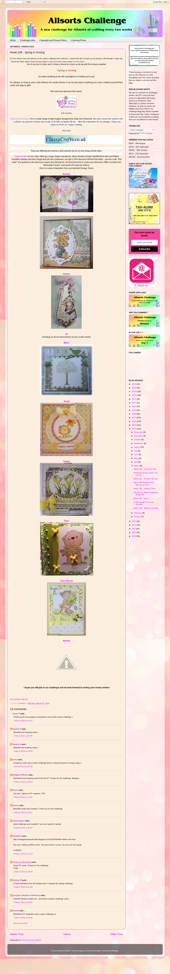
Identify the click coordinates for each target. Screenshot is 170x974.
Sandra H (17, 729)
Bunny (16, 805)
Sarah (67, 401)
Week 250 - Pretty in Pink (144, 489)
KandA (16, 911)
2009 (134, 536)
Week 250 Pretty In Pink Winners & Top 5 (144, 483)
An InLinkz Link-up (19, 699)
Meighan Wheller (20, 775)
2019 (134, 410)
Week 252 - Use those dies (145, 469)
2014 (134, 429)
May (136, 458)
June (136, 454)
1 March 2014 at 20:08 (23, 736)
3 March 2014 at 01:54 (23, 887)
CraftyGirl (17, 836)
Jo (66, 334)
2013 (134, 521)
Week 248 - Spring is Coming (146, 508)
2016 (134, 421)
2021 (134, 403)
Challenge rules (27, 40)
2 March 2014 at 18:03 (23, 872)
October (137, 440)
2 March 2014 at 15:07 (23, 812)
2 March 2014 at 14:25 (23, 797)
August (137, 447)
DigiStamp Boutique (19, 119)
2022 (134, 399)
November (138, 436)
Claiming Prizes (78, 40)
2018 (134, 414)
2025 (134, 388)
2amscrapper (18, 821)
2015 (134, 425)
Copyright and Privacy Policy (53, 40)
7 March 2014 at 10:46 (23, 918)
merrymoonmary (94, 951)
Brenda (66, 174)
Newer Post (17, 934)
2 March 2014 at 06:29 (23, 782)
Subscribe (144, 249)
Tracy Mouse (66, 581)
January (137, 517)
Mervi (66, 343)
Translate (148, 133)
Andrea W (17, 880)
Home (13, 40)
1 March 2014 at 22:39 (23, 766)
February (138, 513)
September (139, 443)
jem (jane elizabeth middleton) (26, 895)
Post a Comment (20, 923)
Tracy (66, 521)
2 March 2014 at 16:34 (23, 828)
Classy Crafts (20, 156)
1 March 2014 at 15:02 (23, 721)
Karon (15, 790)
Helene (66, 274)
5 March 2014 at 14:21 (23, 902)
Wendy (66, 641)
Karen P (16, 714)
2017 (134, 418)
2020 (134, 406)
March (137, 466)
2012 (134, 525)
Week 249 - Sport (141, 498)
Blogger (115, 951)
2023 (134, 395)
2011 (134, 529)
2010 (134, 532)
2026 (134, 384)
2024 (134, 391)
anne (15, 759)
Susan (66, 461)
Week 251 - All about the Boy (146, 479)
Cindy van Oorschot (22, 862)
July (136, 451)
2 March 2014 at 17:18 (23, 854)
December (138, 432)
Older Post (116, 934)
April (136, 462)
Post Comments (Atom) (31, 940)
